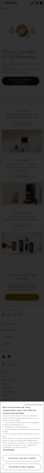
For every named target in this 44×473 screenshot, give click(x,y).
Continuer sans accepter (33, 404)
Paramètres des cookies (22, 466)
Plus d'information (9, 450)
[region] (22, 437)
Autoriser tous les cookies (22, 458)
